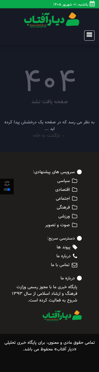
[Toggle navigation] (88, 35)
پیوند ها (63, 247)
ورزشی (64, 216)
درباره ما (63, 256)
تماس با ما (60, 265)
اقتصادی (62, 189)
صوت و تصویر (57, 225)
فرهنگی (63, 207)
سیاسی (63, 181)
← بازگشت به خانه (49, 135)
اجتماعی (63, 198)
